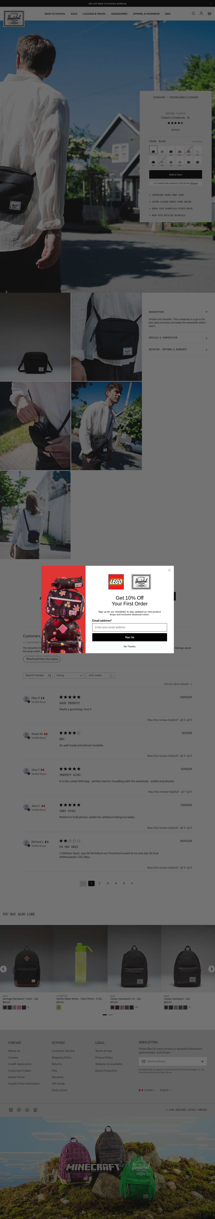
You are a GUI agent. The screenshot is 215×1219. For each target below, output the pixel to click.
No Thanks (129, 646)
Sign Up (129, 637)
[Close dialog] (169, 570)
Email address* (102, 620)
